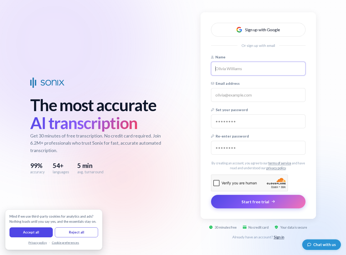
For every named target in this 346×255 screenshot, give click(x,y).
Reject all (76, 232)
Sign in (279, 237)
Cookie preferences (65, 243)
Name (220, 57)
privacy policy (276, 168)
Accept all (31, 232)
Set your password (232, 110)
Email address (228, 83)
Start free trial (255, 201)
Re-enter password (232, 136)
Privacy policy (37, 243)
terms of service (279, 163)
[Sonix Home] (47, 83)
